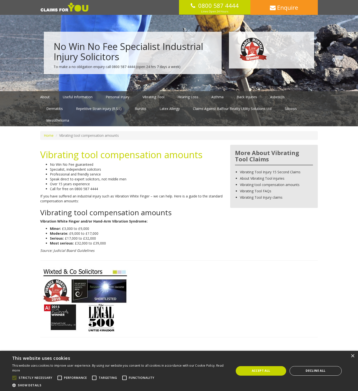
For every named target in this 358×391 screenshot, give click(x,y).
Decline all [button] (315, 371)
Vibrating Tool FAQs (255, 191)
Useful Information (78, 97)
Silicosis (291, 108)
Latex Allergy (170, 108)
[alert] (179, 371)
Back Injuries (247, 97)
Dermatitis (54, 108)
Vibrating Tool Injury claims (261, 197)
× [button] (352, 356)
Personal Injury (117, 97)
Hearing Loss (188, 97)
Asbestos (277, 97)
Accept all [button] (261, 371)
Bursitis (140, 108)
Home (49, 135)
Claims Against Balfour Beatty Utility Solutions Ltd (232, 108)
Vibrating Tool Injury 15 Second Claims (270, 172)
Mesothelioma (57, 120)
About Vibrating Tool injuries (262, 178)
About (45, 97)
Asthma (217, 97)
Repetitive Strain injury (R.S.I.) (99, 108)
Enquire (287, 7)
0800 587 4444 (218, 5)
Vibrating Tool (153, 97)
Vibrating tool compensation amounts (270, 184)
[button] (119, 385)
